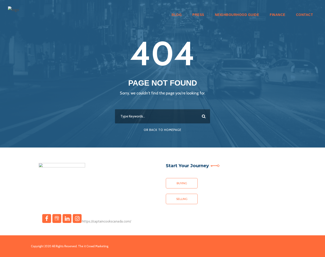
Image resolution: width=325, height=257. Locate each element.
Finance (277, 15)
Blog (177, 15)
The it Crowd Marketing (93, 246)
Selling (181, 199)
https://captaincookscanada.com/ (106, 221)
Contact (304, 15)
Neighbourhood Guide (237, 15)
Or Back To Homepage (162, 130)
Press (198, 15)
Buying (182, 183)
